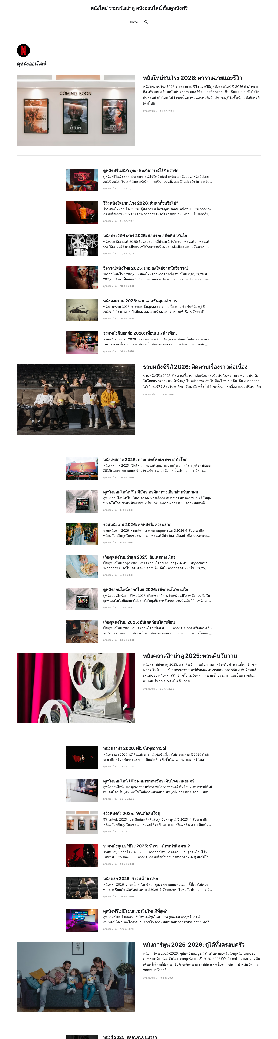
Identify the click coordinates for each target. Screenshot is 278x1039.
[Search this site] (146, 22)
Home (134, 22)
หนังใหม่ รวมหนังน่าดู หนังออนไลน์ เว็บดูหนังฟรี (139, 8)
